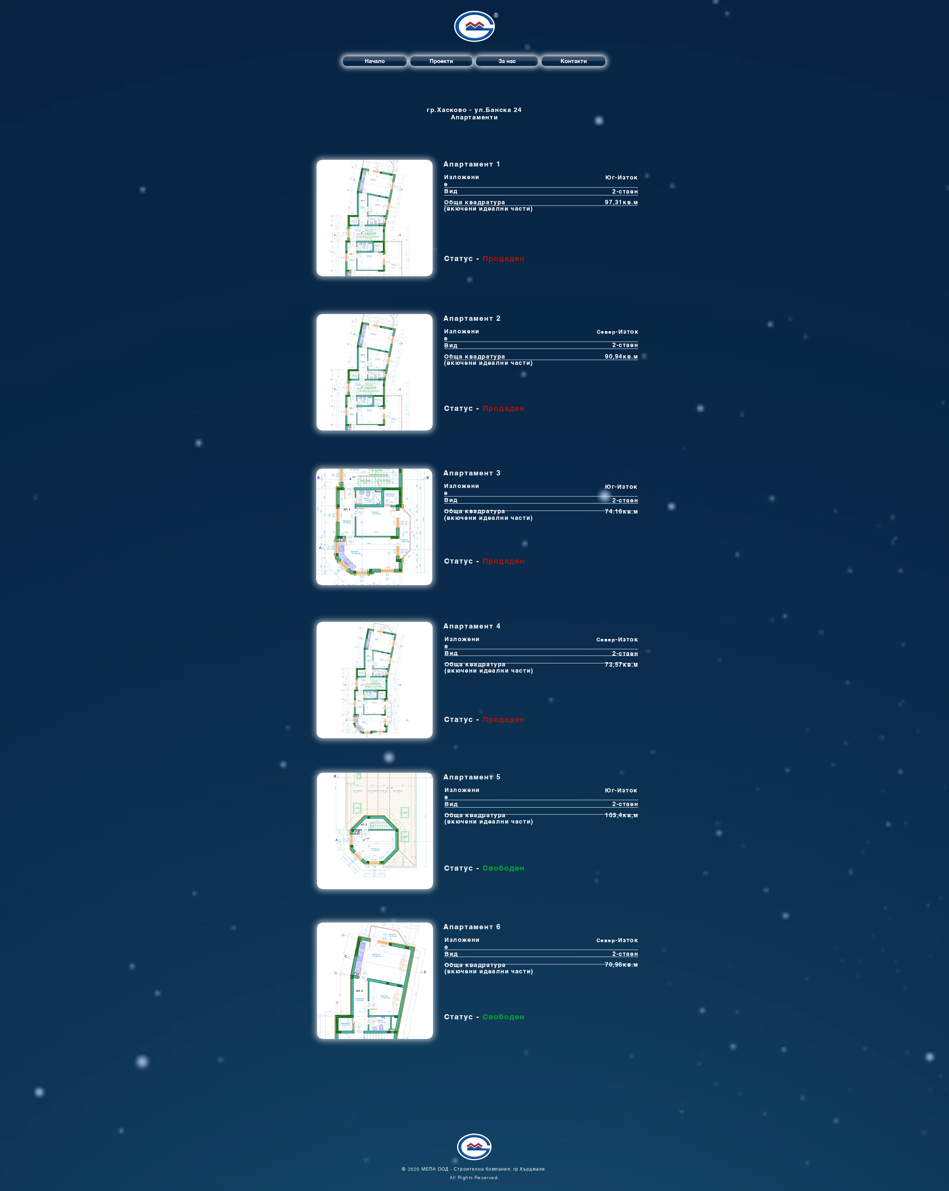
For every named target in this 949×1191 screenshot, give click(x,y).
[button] (375, 218)
